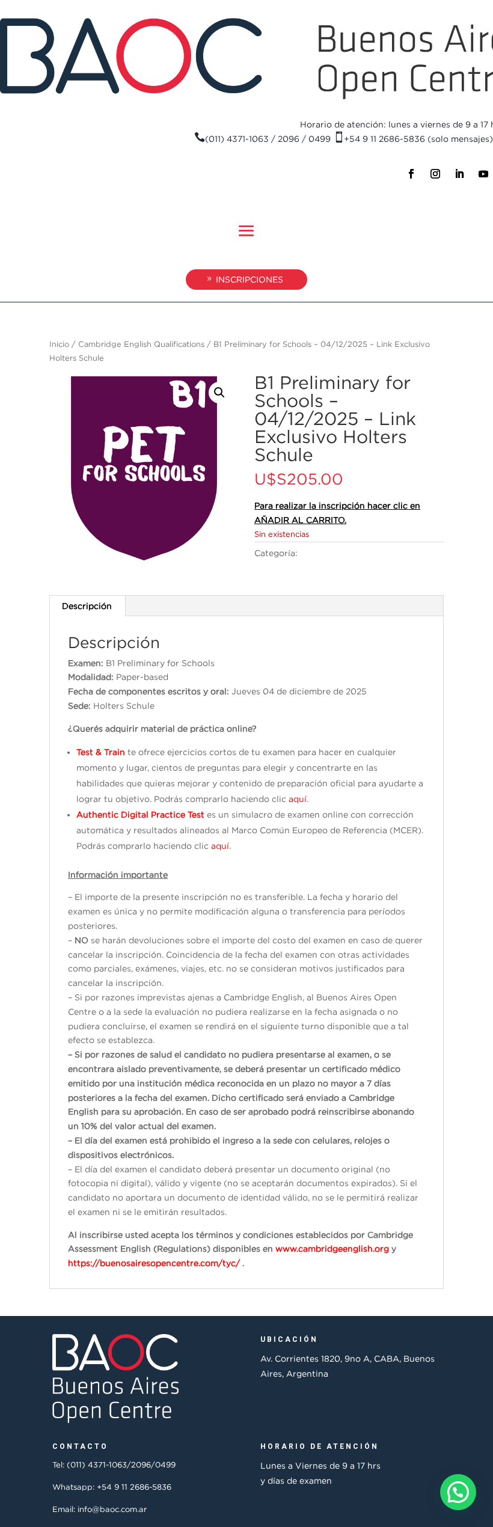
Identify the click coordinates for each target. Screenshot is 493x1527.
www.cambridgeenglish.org (332, 1248)
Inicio (59, 344)
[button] (219, 392)
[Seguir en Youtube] (483, 173)
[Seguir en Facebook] (411, 173)
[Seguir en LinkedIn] (459, 173)
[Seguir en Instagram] (435, 173)
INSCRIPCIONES (249, 279)
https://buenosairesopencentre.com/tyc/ (154, 1262)
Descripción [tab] (87, 605)
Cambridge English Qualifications (141, 344)
